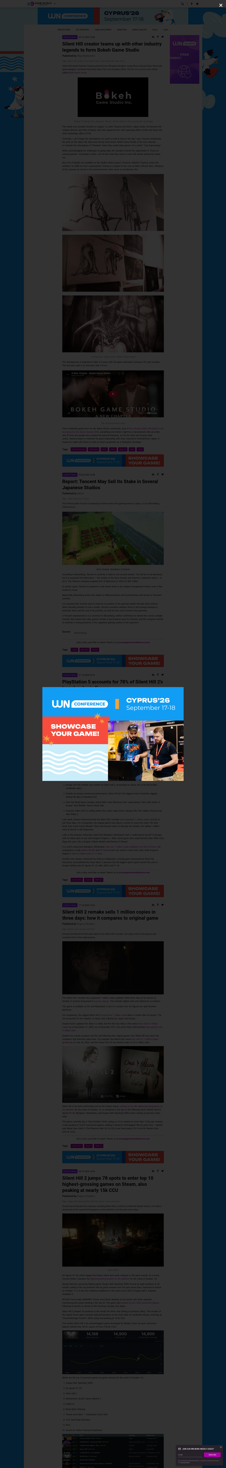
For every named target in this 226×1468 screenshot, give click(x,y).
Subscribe (212, 1455)
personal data (185, 1462)
